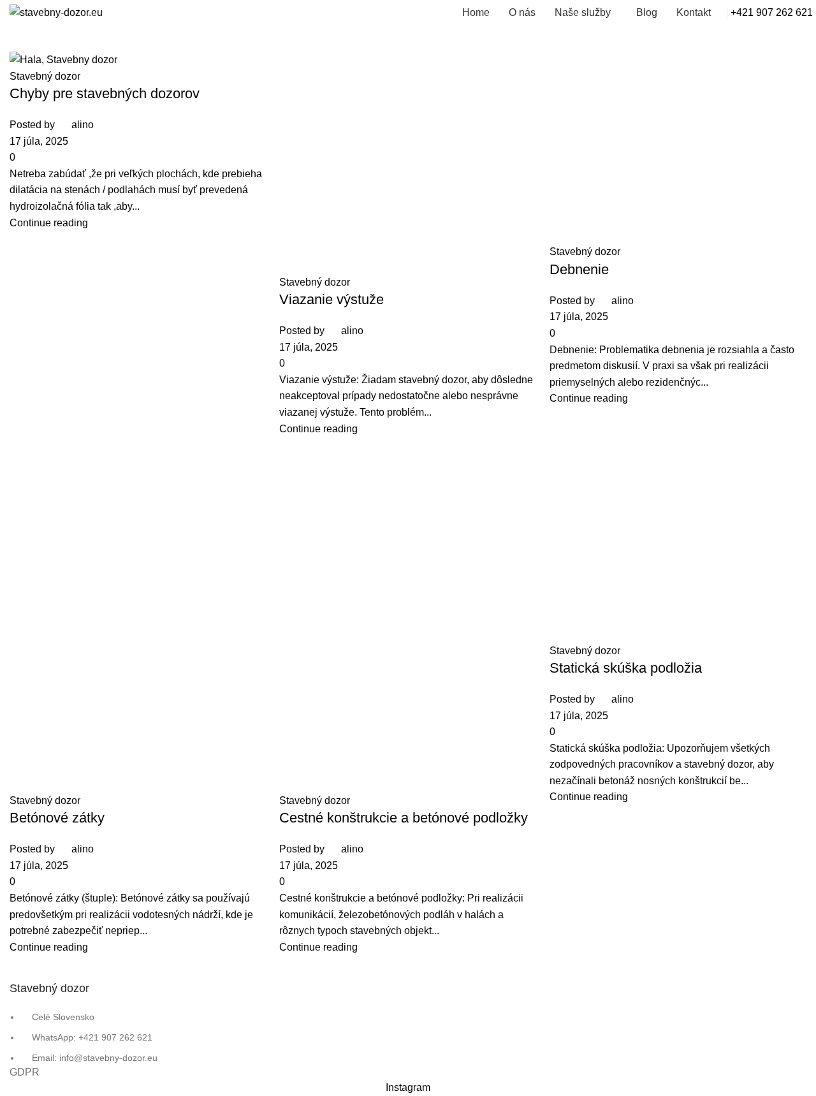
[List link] (408, 539)
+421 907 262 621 (772, 12)
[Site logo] (56, 11)
